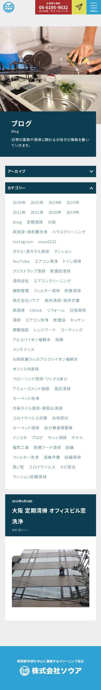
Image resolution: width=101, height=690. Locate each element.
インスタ (20, 437)
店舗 (70, 447)
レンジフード (45, 329)
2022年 (19, 212)
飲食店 (59, 320)
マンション (62, 251)
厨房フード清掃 (47, 447)
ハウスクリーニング (69, 231)
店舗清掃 (72, 457)
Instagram (23, 241)
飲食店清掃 (60, 271)
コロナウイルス (42, 467)
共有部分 (60, 418)
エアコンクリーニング (52, 280)
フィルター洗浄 (26, 457)
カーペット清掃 (26, 427)
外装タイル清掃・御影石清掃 (38, 408)
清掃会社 (21, 280)
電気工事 (21, 447)
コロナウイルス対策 (30, 418)
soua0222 (47, 241)
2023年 (73, 202)
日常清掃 (78, 310)
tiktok (36, 310)
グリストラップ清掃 (29, 271)
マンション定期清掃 (30, 476)
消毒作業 (52, 457)
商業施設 (21, 329)
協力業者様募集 (58, 427)
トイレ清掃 (72, 261)
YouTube (21, 261)
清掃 (17, 320)
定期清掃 (35, 222)
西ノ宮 (18, 467)
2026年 (19, 202)
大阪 (52, 222)
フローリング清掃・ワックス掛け (40, 378)
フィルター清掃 (47, 290)
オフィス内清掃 (26, 369)
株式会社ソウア (26, 300)
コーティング (72, 329)
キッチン (77, 320)
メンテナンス (24, 349)
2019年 (73, 212)
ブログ (37, 437)
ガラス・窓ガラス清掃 (31, 251)
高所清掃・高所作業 (62, 300)
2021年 (37, 212)
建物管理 (21, 290)
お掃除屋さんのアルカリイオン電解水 (45, 359)
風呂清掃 (62, 388)
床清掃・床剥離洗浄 (30, 231)
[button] (93, 7)
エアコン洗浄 (37, 320)
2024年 (55, 202)
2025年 (37, 202)
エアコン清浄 (46, 261)
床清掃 (19, 310)
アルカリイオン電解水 (32, 339)
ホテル (77, 437)
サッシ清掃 (57, 437)
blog (17, 222)
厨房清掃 (72, 290)
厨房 (59, 339)
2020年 (55, 212)
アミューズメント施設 (31, 388)
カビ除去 (68, 467)
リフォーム (56, 310)
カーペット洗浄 (26, 398)
